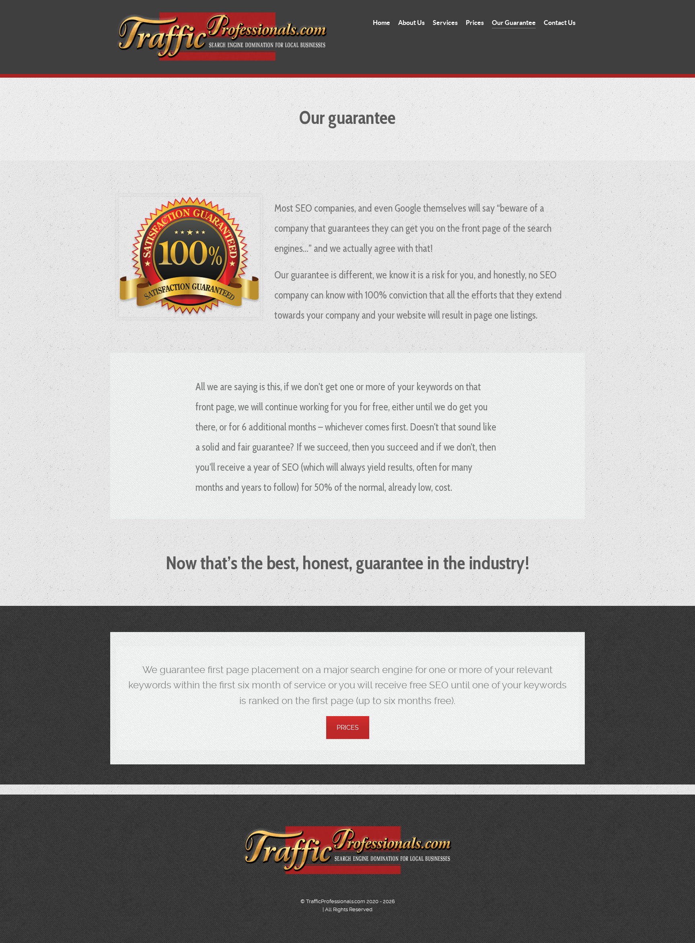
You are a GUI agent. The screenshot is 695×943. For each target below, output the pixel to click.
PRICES (348, 727)
